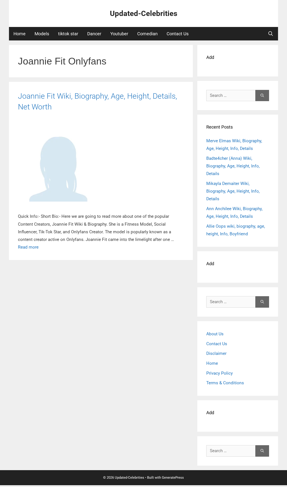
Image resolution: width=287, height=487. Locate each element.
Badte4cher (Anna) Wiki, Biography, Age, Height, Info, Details (233, 166)
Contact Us (178, 33)
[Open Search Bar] (270, 33)
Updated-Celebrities (143, 13)
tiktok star (68, 33)
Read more (28, 247)
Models (42, 33)
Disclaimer (216, 353)
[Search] (262, 95)
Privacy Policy (219, 373)
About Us (215, 333)
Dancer (94, 33)
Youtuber (119, 33)
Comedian (147, 33)
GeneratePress (173, 478)
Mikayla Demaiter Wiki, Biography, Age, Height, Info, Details (233, 191)
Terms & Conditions (225, 382)
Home (19, 33)
